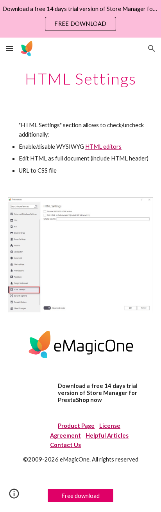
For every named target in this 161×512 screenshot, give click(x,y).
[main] (80, 78)
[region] (80, 19)
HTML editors (103, 146)
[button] (9, 48)
